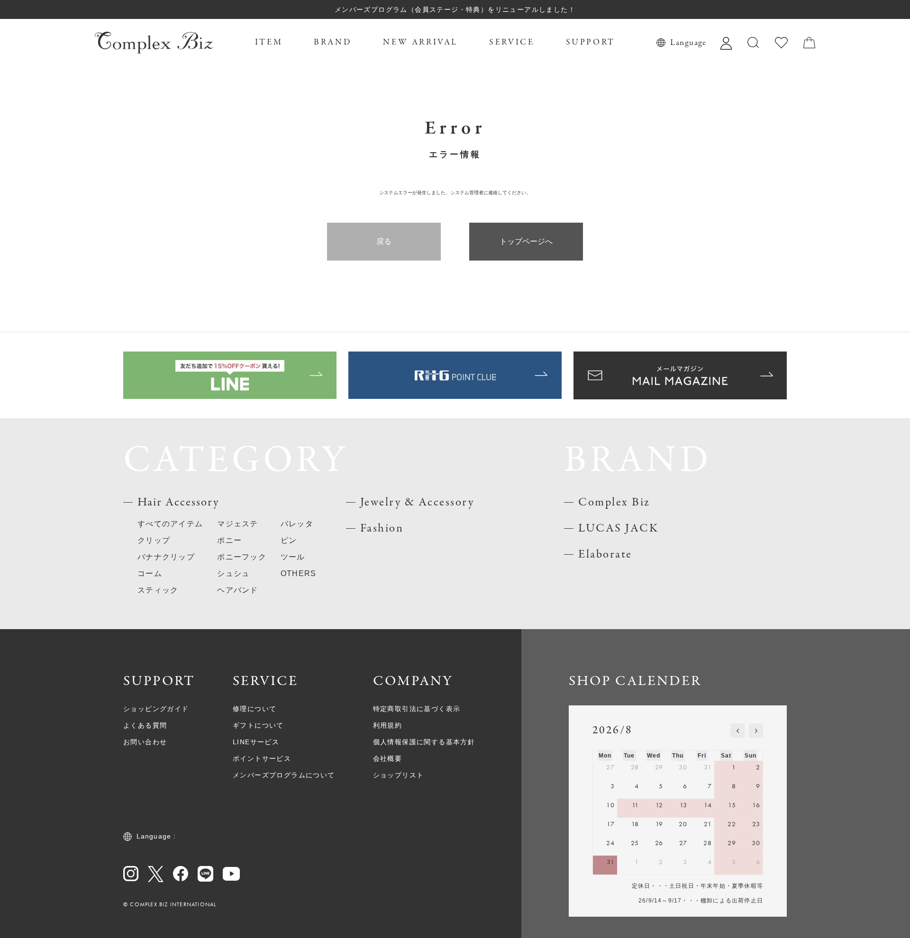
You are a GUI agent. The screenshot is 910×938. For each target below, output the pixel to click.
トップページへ (526, 241)
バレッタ (297, 524)
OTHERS (299, 573)
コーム (149, 573)
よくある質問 (145, 725)
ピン (289, 540)
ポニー (229, 540)
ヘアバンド (237, 590)
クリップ (153, 540)
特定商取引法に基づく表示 (417, 709)
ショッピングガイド (156, 709)
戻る (383, 241)
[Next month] (756, 730)
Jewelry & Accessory (417, 502)
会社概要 (387, 758)
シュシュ (233, 573)
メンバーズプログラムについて (284, 775)
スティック (157, 590)
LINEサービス (256, 742)
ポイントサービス (262, 758)
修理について (254, 709)
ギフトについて (258, 725)
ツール (293, 557)
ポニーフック (241, 557)
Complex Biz (614, 502)
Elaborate (605, 554)
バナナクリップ (166, 557)
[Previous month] (737, 730)
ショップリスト (398, 775)
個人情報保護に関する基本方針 (424, 742)
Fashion (382, 528)
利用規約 (387, 725)
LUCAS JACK (618, 528)
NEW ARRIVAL (420, 42)
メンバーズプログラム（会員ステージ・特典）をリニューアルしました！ (455, 9)
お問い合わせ (145, 742)
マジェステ (237, 524)
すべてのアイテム (170, 524)
